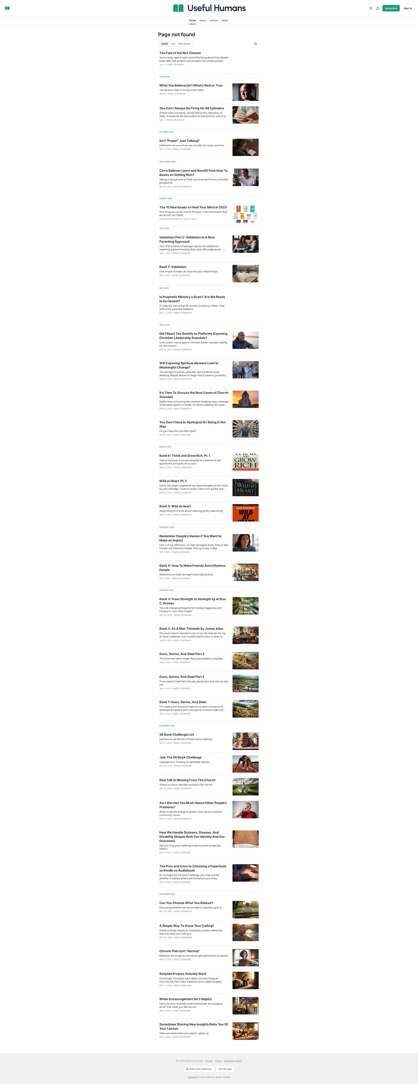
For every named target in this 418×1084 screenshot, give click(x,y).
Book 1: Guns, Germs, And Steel (182, 702)
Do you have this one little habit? (177, 431)
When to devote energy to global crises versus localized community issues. (190, 813)
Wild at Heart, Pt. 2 (173, 481)
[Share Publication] (378, 8)
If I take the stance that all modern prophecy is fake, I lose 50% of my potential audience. (191, 307)
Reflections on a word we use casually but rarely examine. (191, 145)
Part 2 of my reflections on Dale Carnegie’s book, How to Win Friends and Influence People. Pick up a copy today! (193, 546)
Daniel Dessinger (175, 64)
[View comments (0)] (184, 69)
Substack (193, 1077)
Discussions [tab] (184, 43)
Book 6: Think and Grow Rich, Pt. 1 (184, 456)
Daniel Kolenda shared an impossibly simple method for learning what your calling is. (191, 932)
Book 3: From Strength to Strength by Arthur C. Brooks (192, 601)
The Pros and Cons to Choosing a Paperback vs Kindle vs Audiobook (192, 868)
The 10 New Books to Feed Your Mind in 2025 (193, 207)
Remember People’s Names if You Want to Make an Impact (190, 538)
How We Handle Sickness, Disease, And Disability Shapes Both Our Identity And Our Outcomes (192, 837)
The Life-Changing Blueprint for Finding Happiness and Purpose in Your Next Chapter (190, 609)
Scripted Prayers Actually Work (182, 974)
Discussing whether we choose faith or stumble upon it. (190, 907)
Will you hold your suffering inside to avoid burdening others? (189, 847)
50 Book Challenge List (176, 734)
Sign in (408, 8)
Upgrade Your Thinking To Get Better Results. (184, 762)
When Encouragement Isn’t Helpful (185, 999)
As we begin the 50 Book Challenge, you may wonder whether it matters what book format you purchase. (189, 876)
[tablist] (176, 43)
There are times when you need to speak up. (184, 1033)
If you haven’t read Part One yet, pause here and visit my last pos (193, 683)
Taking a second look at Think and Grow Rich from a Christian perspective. (193, 181)
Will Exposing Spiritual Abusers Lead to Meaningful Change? (188, 365)
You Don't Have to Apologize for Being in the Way (192, 424)
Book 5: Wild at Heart (175, 506)
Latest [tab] (164, 43)
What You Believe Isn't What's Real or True (191, 85)
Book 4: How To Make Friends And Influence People (192, 568)
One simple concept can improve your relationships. (188, 271)
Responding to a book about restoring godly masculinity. (191, 510)
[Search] (370, 8)
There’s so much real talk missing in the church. (186, 784)
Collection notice (233, 1060)
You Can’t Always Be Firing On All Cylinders (191, 108)
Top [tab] (173, 43)
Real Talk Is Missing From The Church (187, 780)
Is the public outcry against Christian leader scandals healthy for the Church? (193, 344)
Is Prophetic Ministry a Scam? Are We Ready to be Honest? (192, 299)
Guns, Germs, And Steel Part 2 (181, 677)
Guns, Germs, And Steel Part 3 (181, 654)
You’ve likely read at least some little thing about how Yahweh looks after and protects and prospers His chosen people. (193, 59)
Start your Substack (200, 1068)
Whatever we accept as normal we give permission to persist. (193, 955)
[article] (209, 61)
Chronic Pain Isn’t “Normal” (179, 951)
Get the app (225, 1068)
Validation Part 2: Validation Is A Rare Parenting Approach (187, 239)
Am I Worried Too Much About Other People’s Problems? (193, 805)
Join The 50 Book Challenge (180, 757)
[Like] (161, 98)
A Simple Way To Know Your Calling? (186, 926)
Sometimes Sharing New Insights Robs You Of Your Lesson (193, 1026)
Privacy (209, 1060)
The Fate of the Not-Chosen (180, 53)
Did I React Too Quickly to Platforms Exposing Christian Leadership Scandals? (193, 336)
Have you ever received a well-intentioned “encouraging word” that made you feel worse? (190, 1005)
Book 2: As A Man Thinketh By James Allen (191, 629)
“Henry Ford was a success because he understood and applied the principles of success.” (190, 462)
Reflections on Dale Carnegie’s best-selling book (186, 574)
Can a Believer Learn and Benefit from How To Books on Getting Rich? (193, 173)
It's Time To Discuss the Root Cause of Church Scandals (193, 395)
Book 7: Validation (172, 267)
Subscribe (391, 8)
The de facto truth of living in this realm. (181, 90)
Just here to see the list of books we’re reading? (185, 739)
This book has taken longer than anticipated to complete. (191, 658)
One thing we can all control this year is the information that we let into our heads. (193, 213)
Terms (218, 1060)
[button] (192, 20)
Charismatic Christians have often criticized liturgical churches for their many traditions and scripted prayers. (190, 980)
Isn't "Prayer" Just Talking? (179, 141)
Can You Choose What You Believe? (186, 903)
